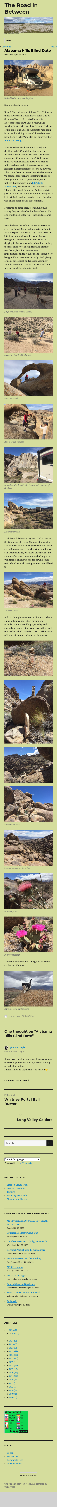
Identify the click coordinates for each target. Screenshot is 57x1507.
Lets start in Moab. (16, 1188)
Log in (10, 1453)
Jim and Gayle (17, 1047)
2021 (13, 1355)
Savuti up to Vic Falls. (17, 1195)
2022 (13, 1351)
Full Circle (12, 1301)
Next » (54, 46)
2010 (13, 1390)
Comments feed (15, 1460)
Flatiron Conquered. (17, 1185)
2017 (13, 1369)
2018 (13, 1365)
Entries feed (13, 1456)
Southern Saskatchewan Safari (22, 1233)
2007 (13, 1394)
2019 (13, 1362)
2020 (13, 1358)
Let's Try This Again (17, 1275)
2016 (13, 1372)
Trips (31, 1016)
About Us (32, 1475)
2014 (13, 1379)
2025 (13, 1340)
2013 (13, 1383)
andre (12, 1016)
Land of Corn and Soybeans (21, 1284)
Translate (27, 1163)
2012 (13, 1386)
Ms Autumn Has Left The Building (24, 1258)
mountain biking (13, 140)
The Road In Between (21, 8)
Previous (6, 46)
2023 (13, 1348)
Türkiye (11, 1192)
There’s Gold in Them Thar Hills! (23, 1292)
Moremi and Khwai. (17, 1199)
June (15, 1333)
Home (23, 1475)
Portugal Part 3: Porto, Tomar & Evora (26, 1250)
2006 (13, 1397)
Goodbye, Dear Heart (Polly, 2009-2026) (27, 1241)
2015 (13, 1376)
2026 (13, 1330)
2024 (13, 1344)
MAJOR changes (15, 1267)
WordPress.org (14, 1463)
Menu (9, 40)
